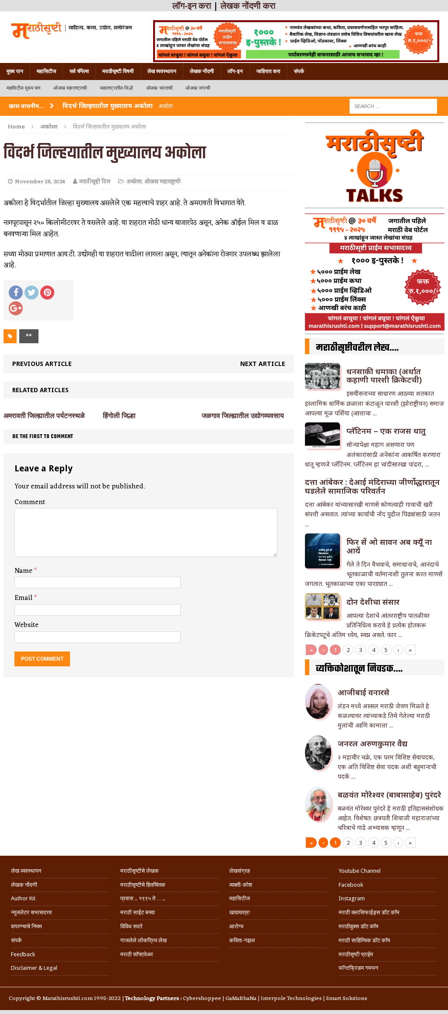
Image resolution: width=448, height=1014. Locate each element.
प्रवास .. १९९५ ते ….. (142, 898)
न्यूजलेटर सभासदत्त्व (31, 912)
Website (26, 625)
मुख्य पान (15, 71)
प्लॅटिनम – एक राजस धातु (386, 430)
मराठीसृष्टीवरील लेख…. (357, 348)
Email (24, 598)
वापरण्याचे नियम (26, 926)
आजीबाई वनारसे (363, 692)
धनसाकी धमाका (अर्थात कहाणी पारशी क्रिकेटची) (384, 375)
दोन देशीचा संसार (372, 601)
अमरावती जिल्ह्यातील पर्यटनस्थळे (44, 415)
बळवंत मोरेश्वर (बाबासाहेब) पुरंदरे (389, 794)
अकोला (134, 182)
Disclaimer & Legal (34, 968)
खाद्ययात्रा (239, 912)
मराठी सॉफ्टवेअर (136, 954)
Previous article (42, 363)
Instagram (352, 898)
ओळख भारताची (159, 88)
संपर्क (299, 71)
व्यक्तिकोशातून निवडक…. (359, 669)
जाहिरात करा (268, 71)
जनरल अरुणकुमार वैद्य (372, 743)
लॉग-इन (235, 71)
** (29, 336)
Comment (29, 502)
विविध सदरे (131, 926)
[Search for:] (393, 105)
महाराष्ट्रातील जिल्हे (116, 88)
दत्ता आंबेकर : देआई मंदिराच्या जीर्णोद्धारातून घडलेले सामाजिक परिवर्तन (372, 486)
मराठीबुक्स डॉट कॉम (358, 926)
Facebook (351, 885)
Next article (262, 363)
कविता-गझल (242, 940)
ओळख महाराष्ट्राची (70, 88)
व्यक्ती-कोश (240, 885)
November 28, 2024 (40, 182)
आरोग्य (236, 926)
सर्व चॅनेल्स (79, 71)
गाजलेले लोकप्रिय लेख (143, 940)
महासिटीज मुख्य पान (23, 88)
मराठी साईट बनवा (137, 912)
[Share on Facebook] (16, 293)
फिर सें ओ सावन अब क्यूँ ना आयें (389, 546)
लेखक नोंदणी (202, 71)
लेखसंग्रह (239, 871)
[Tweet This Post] (31, 293)
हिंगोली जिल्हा (119, 415)
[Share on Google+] (16, 308)
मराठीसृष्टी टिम (94, 182)
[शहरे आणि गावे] (71, 30)
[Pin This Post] (47, 293)
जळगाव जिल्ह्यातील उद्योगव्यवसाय (243, 415)
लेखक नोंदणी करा (248, 5)
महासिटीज (46, 71)
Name (24, 571)
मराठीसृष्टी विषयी (118, 71)
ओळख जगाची (198, 88)
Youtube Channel (360, 871)
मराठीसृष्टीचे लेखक (139, 871)
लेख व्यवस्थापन (161, 71)
